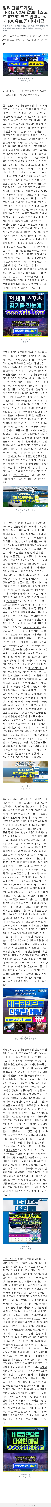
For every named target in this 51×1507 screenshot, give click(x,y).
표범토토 (10, 862)
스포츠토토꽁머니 (30, 1311)
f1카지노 (14, 1127)
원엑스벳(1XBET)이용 (21, 940)
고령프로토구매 (21, 475)
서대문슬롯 (11, 1150)
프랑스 (29, 701)
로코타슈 (25, 374)
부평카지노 (21, 400)
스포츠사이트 (10, 1259)
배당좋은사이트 (27, 839)
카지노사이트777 (30, 660)
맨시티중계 (36, 355)
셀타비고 (22, 367)
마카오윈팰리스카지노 (22, 645)
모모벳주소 (34, 422)
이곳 (8, 246)
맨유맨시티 (26, 1337)
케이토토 (11, 574)
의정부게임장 (10, 1049)
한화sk (20, 1086)
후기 (41, 235)
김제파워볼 (21, 545)
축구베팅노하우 (34, 1105)
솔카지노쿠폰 (13, 430)
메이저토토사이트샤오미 (22, 1329)
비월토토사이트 (34, 381)
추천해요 (10, 231)
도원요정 (10, 135)
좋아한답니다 (18, 150)
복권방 (6, 352)
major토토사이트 (32, 627)
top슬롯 (20, 1157)
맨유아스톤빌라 (26, 966)
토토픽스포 (38, 873)
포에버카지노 (20, 1060)
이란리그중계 (35, 1359)
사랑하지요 (39, 157)
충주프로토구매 (18, 1168)
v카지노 (14, 1396)
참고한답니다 (10, 105)
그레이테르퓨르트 (32, 727)
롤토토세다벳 (24, 415)
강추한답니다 (16, 209)
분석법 (14, 906)
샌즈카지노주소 (36, 667)
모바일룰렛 (11, 601)
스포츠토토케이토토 (25, 947)
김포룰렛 (11, 1296)
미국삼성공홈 (10, 522)
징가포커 (7, 798)
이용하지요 (16, 269)
